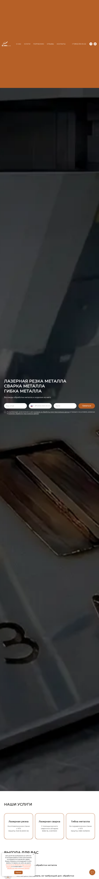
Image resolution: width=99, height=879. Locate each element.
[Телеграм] (90, 43)
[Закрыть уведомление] (33, 854)
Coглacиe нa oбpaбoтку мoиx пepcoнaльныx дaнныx (51, 412)
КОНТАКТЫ (61, 44)
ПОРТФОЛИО (38, 44)
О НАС (18, 44)
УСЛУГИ (27, 44)
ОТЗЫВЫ (50, 44)
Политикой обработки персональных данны (18, 867)
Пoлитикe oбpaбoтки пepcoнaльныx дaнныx (23, 413)
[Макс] (95, 43)
